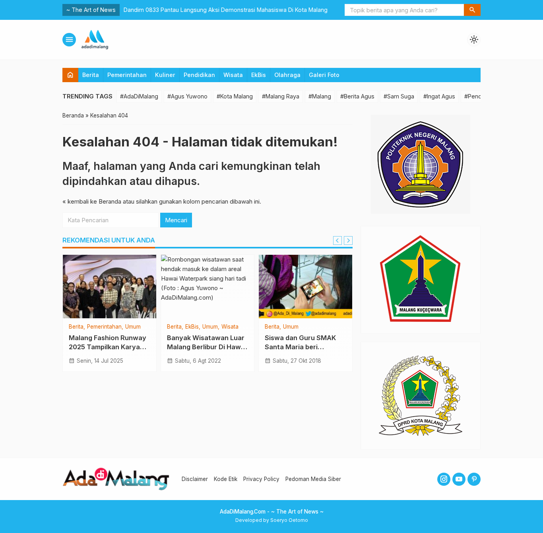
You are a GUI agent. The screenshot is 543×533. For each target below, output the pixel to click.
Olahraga (287, 74)
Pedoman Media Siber (313, 479)
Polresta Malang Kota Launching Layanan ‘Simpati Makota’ (202, 9)
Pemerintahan (127, 74)
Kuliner (165, 74)
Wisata (233, 74)
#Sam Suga (399, 96)
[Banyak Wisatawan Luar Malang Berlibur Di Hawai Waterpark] (207, 286)
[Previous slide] (337, 240)
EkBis (258, 74)
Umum (133, 327)
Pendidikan (199, 74)
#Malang (319, 96)
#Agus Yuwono (187, 96)
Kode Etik (225, 479)
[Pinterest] (474, 479)
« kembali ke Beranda (91, 201)
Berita (90, 74)
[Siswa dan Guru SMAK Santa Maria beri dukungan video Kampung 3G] (305, 286)
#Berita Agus (357, 96)
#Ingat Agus (439, 96)
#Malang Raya (280, 96)
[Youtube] (458, 479)
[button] (472, 10)
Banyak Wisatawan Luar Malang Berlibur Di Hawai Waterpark (206, 347)
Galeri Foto (324, 74)
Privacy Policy (261, 479)
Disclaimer (195, 479)
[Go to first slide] (348, 240)
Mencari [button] (176, 220)
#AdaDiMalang (139, 96)
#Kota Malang (235, 96)
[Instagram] (443, 479)
